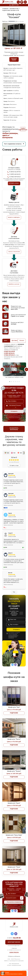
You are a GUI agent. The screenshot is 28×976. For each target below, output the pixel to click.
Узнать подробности (23, 129)
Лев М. (10, 513)
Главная (5, 8)
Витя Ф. (10, 572)
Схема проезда (14, 952)
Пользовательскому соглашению (13, 417)
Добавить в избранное (14, 956)
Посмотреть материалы (14, 429)
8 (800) (14, 938)
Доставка (15, 340)
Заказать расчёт (14, 59)
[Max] (15, 665)
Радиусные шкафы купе (10, 10)
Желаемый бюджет (15, 405)
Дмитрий (10, 493)
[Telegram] (12, 665)
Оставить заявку (14, 183)
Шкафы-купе (14, 8)
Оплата (21, 340)
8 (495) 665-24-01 (14, 174)
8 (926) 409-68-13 (15, 176)
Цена (5, 340)
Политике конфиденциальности (13, 416)
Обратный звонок (14, 942)
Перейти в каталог (14, 284)
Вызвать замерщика (14, 217)
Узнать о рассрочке (14, 251)
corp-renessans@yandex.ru (14, 945)
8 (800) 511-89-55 (15, 171)
